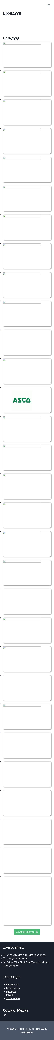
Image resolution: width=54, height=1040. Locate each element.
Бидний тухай (12, 984)
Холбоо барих (13, 998)
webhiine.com (27, 1032)
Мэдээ (9, 995)
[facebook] (5, 1015)
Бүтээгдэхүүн (13, 988)
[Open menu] (48, 5)
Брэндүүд (11, 991)
